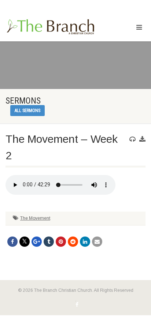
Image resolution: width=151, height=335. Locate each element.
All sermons (27, 110)
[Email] (97, 242)
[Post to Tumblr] (49, 242)
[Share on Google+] (37, 242)
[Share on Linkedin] (85, 242)
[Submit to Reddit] (73, 242)
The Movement (35, 218)
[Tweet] (24, 242)
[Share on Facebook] (12, 242)
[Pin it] (61, 242)
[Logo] (50, 27)
